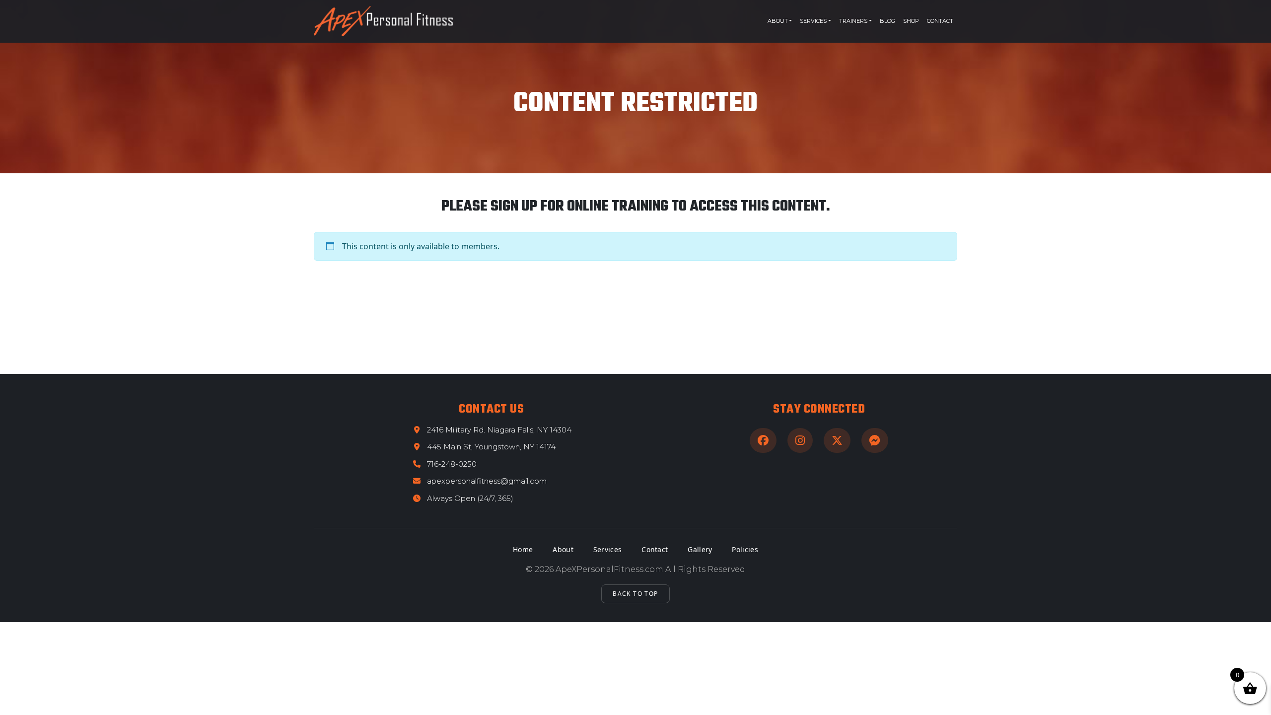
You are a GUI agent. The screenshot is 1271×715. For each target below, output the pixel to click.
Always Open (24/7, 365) (470, 498)
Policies (745, 549)
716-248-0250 (452, 464)
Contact (940, 20)
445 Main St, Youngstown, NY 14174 (491, 446)
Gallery (700, 549)
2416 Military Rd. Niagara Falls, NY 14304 (499, 429)
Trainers (853, 20)
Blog (887, 20)
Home (523, 549)
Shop (911, 20)
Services (813, 20)
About (778, 20)
